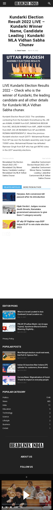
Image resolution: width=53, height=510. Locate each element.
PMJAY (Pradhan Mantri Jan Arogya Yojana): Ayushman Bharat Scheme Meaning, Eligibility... (32, 326)
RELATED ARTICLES (12, 187)
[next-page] (8, 233)
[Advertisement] (26, 270)
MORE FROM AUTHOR (32, 187)
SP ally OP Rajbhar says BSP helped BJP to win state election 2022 (33, 224)
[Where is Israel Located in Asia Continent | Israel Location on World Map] (9, 314)
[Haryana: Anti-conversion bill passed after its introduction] (9, 197)
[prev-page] (4, 233)
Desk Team (21, 50)
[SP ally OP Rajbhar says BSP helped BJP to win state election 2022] (9, 224)
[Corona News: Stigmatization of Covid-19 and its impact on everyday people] (9, 380)
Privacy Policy (8, 338)
